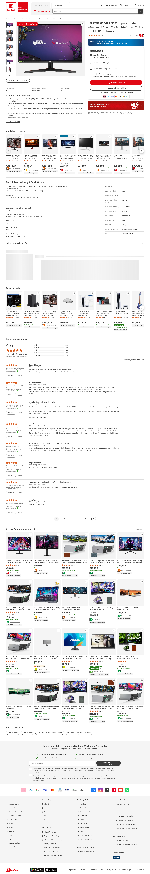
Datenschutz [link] (93, 870)
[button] (51, 345)
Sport (10, 835)
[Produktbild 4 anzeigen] (9, 47)
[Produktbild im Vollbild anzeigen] (50, 48)
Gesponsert (139, 529)
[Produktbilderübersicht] (9, 48)
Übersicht (47, 804)
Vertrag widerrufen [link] (50, 844)
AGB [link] (102, 870)
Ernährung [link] (83, 831)
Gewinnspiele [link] (84, 827)
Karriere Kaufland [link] (122, 840)
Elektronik (12, 808)
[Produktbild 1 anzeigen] (9, 25)
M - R (46, 816)
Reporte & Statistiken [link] (123, 804)
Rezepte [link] (82, 820)
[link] (60, 5)
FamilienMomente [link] (86, 835)
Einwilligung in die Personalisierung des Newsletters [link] (46, 777)
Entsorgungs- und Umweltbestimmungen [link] (119, 870)
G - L (45, 812)
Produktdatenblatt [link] (133, 35)
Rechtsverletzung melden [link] (53, 855)
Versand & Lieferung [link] (51, 851)
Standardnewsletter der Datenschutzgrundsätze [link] (45, 770)
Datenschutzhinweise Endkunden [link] (127, 828)
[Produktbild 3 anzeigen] (9, 39)
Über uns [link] (119, 808)
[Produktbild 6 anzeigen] (9, 62)
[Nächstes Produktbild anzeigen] (9, 75)
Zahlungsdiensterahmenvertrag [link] (126, 820)
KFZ (10, 839)
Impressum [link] (72, 870)
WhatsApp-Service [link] (86, 839)
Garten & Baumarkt (15, 812)
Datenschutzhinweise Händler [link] (126, 824)
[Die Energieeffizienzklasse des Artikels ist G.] (141, 35)
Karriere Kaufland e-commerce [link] (126, 844)
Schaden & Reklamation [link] (52, 848)
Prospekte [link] (83, 808)
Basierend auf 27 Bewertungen (18, 354)
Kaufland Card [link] (85, 812)
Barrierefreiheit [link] (139, 870)
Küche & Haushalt (15, 816)
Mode (11, 827)
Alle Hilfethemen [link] (50, 832)
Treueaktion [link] (84, 823)
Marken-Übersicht (15, 847)
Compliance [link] (82, 870)
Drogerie (12, 831)
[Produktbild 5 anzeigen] (9, 54)
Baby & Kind (13, 820)
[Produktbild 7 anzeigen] (9, 69)
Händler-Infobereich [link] (87, 851)
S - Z (45, 820)
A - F (45, 808)
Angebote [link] (83, 804)
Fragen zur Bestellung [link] (51, 836)
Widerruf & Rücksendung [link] (53, 840)
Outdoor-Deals (14, 804)
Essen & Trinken (14, 843)
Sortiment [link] (83, 816)
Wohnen (11, 823)
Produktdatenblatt (15, 168)
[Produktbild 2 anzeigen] (9, 32)
